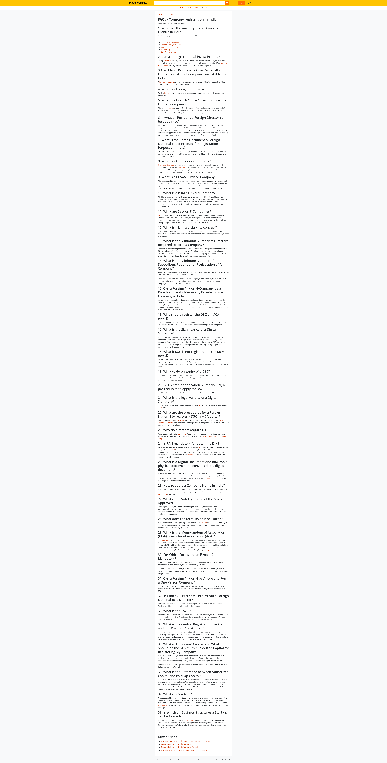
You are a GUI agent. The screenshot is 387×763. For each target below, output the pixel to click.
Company (167, 93)
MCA (173, 450)
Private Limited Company (170, 40)
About (218, 760)
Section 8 (161, 215)
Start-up (189, 720)
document (211, 478)
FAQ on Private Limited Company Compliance (181, 747)
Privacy (211, 760)
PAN (199, 447)
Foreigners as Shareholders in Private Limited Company (186, 741)
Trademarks (192, 8)
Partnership (165, 49)
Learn (180, 8)
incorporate (162, 494)
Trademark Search (170, 760)
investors (167, 61)
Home (158, 760)
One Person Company (169, 47)
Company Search (184, 760)
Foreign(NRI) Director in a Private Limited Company (184, 750)
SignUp (249, 3)
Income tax (192, 455)
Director (181, 420)
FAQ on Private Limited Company (176, 744)
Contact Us (226, 760)
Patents (204, 8)
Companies (168, 14)
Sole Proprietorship (168, 52)
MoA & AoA (166, 540)
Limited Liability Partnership (171, 45)
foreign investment (166, 82)
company (182, 167)
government (162, 705)
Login (241, 3)
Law (199, 405)
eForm (204, 523)
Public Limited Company (170, 42)
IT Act (160, 408)
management (208, 550)
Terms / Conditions (200, 760)
